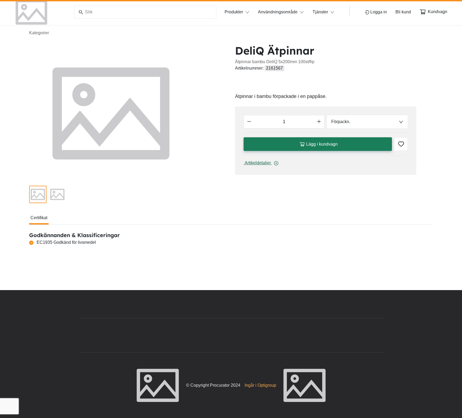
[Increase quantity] (319, 121)
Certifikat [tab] (38, 217)
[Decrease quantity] (249, 121)
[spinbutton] (284, 121)
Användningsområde (278, 12)
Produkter (234, 12)
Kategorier (39, 33)
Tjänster (320, 12)
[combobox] (367, 121)
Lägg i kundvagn (322, 144)
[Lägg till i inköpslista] (401, 144)
